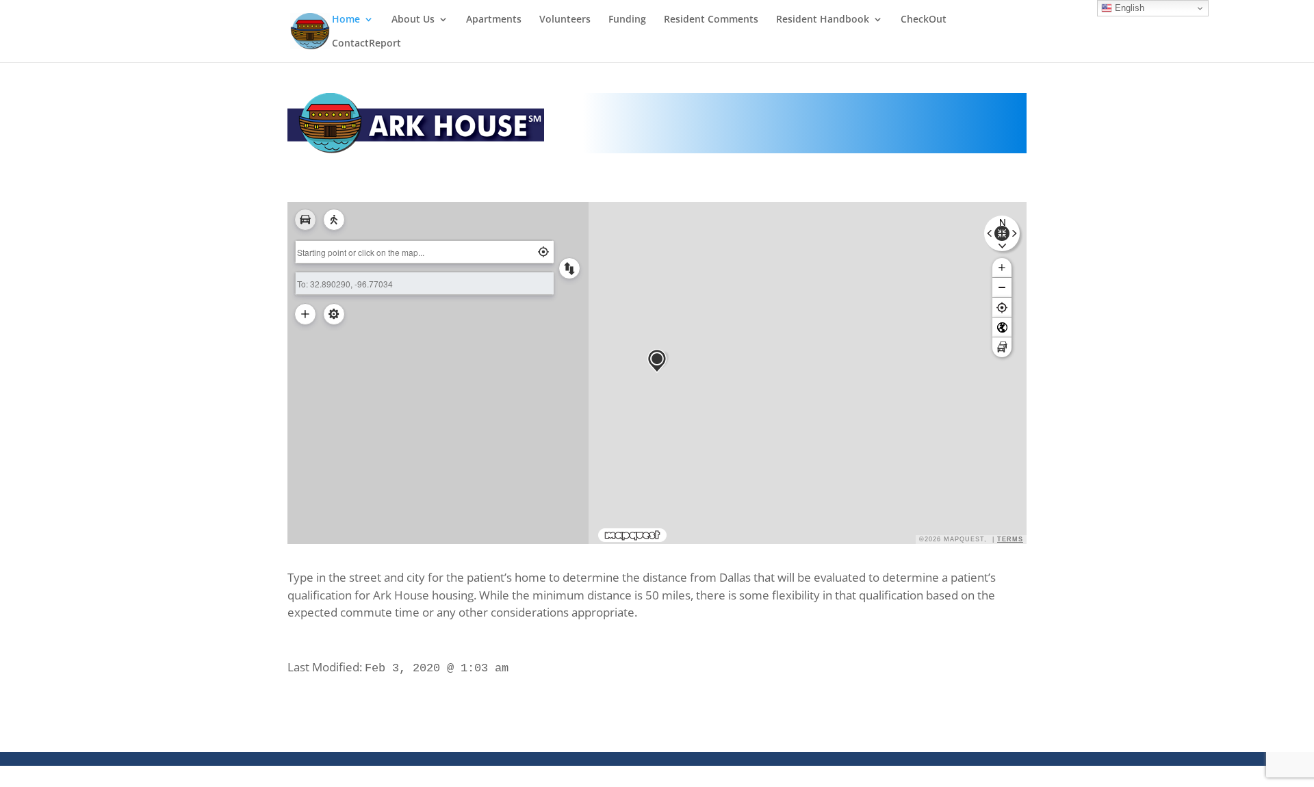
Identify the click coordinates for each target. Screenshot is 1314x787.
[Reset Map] (1001, 233)
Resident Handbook (822, 19)
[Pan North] (1002, 222)
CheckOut (923, 19)
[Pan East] (1013, 234)
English (1128, 8)
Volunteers (565, 19)
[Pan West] (991, 234)
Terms (1010, 539)
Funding (627, 19)
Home (346, 19)
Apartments (493, 19)
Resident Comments (711, 19)
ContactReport (366, 43)
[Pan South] (1002, 244)
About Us (413, 19)
